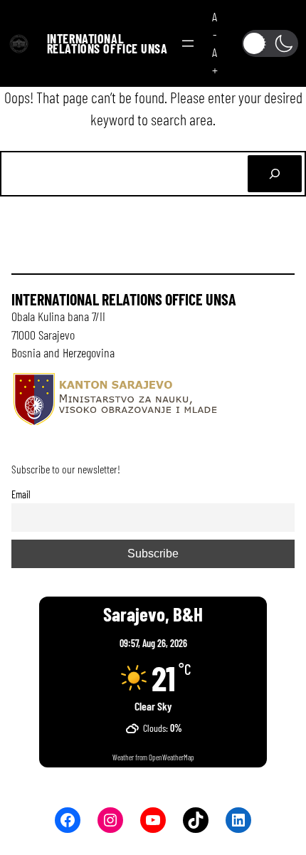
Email (21, 494)
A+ (215, 61)
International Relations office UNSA (107, 43)
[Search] (275, 173)
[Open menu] (187, 43)
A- (214, 25)
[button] (270, 43)
